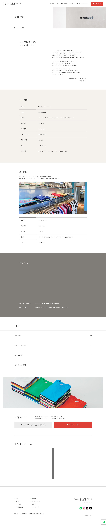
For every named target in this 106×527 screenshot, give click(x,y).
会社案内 (52, 3)
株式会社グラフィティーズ (86, 503)
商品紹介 (57, 3)
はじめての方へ (64, 3)
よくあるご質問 (84, 3)
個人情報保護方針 (23, 513)
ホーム (15, 27)
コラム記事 (71, 3)
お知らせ (78, 3)
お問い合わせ (98, 3)
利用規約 (16, 513)
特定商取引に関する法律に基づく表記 (36, 513)
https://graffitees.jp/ (43, 112)
